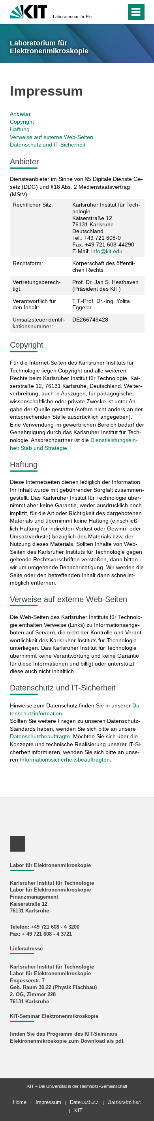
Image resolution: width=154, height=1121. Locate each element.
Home (19, 1102)
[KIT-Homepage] (28, 11)
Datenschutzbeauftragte (40, 736)
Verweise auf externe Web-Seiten (51, 137)
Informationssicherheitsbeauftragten (65, 759)
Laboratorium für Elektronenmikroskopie (74, 16)
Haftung (20, 129)
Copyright (22, 121)
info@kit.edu (106, 251)
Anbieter (20, 114)
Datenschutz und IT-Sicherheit (47, 144)
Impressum (48, 1102)
